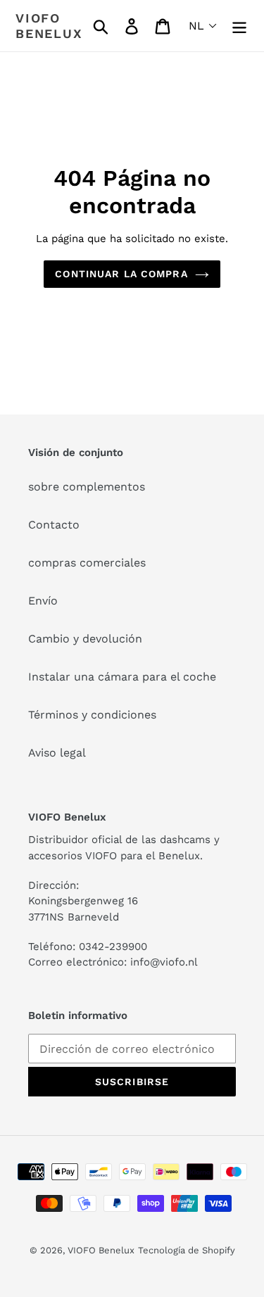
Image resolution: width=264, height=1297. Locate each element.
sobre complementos (86, 486)
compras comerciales (87, 562)
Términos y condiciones (92, 714)
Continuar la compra (121, 273)
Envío (43, 600)
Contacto (54, 524)
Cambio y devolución (85, 638)
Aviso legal (57, 752)
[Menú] (239, 26)
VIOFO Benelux (101, 1250)
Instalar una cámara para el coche (122, 676)
